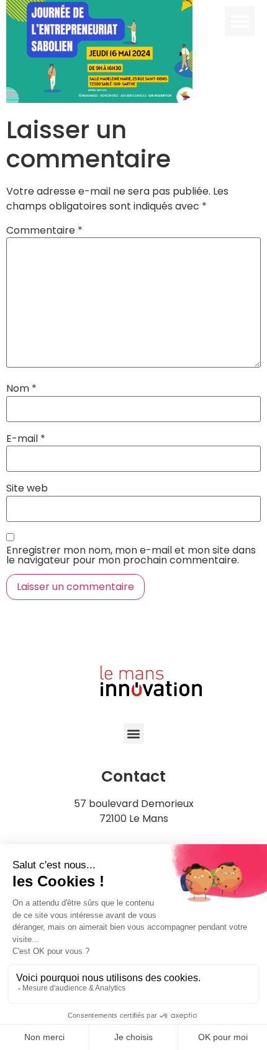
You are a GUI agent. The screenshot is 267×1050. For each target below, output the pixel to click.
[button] (240, 21)
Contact (133, 776)
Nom (21, 389)
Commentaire (44, 231)
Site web (27, 488)
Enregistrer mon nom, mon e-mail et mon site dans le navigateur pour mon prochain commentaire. (131, 555)
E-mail (25, 439)
